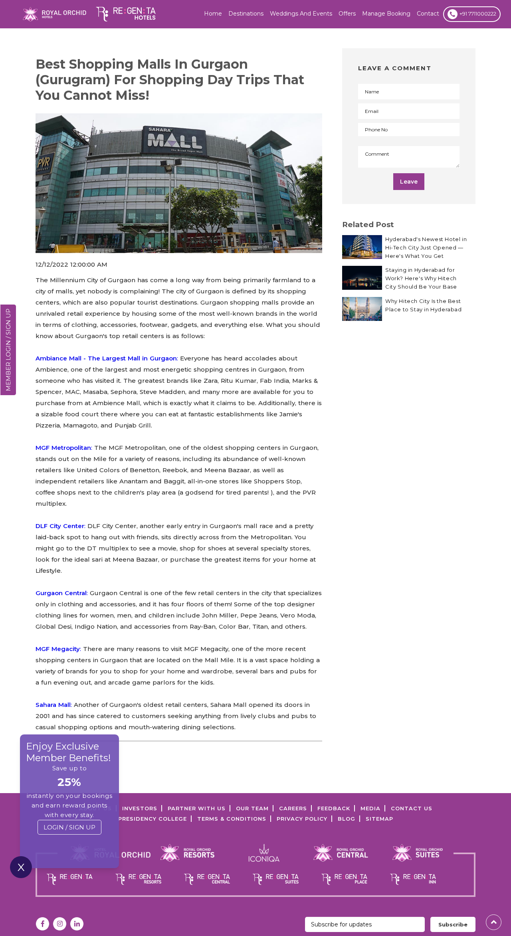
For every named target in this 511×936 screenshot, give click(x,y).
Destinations (245, 13)
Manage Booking (386, 13)
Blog (346, 818)
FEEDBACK (333, 808)
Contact (428, 13)
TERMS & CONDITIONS (231, 818)
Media (370, 808)
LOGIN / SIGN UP (69, 827)
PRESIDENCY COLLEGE (152, 818)
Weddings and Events (301, 13)
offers (347, 13)
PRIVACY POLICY (302, 818)
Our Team (252, 808)
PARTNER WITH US (197, 808)
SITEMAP (379, 818)
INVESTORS (139, 808)
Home (213, 13)
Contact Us (411, 808)
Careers (293, 808)
